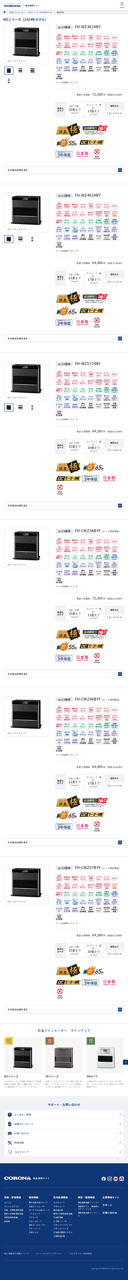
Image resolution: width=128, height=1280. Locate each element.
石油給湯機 (58, 1217)
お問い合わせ (109, 1212)
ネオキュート (59, 1206)
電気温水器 (58, 1210)
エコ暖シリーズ (59, 1221)
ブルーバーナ (34, 1228)
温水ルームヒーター (37, 1224)
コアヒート (33, 1217)
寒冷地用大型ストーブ (38, 1202)
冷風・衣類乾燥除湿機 (13, 1210)
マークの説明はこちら (65, 82)
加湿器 (7, 1221)
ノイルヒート (34, 1213)
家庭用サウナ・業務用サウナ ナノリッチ (88, 1207)
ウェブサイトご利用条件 (80, 1253)
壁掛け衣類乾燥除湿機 (13, 1213)
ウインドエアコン (12, 1206)
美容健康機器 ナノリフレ (88, 1202)
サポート (107, 1205)
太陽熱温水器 (59, 1236)
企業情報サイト (110, 1197)
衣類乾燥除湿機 (11, 1217)
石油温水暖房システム (62, 1232)
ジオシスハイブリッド (62, 1224)
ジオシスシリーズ (60, 1228)
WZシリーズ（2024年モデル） (41, 12)
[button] (125, 1062)
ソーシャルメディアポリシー (49, 1253)
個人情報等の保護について (16, 1253)
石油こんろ (33, 1232)
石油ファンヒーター (17, 12)
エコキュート (59, 1202)
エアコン (8, 1202)
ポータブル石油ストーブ (39, 1210)
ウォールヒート (35, 1221)
